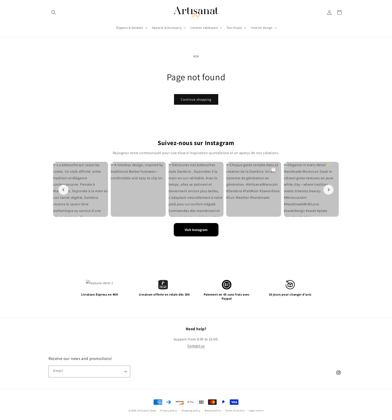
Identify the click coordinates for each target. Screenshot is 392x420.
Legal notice (256, 410)
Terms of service (234, 410)
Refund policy (213, 410)
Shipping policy (190, 410)
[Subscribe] (125, 372)
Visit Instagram (196, 230)
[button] (54, 12)
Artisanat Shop (147, 410)
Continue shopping (196, 99)
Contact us (196, 345)
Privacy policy (168, 410)
